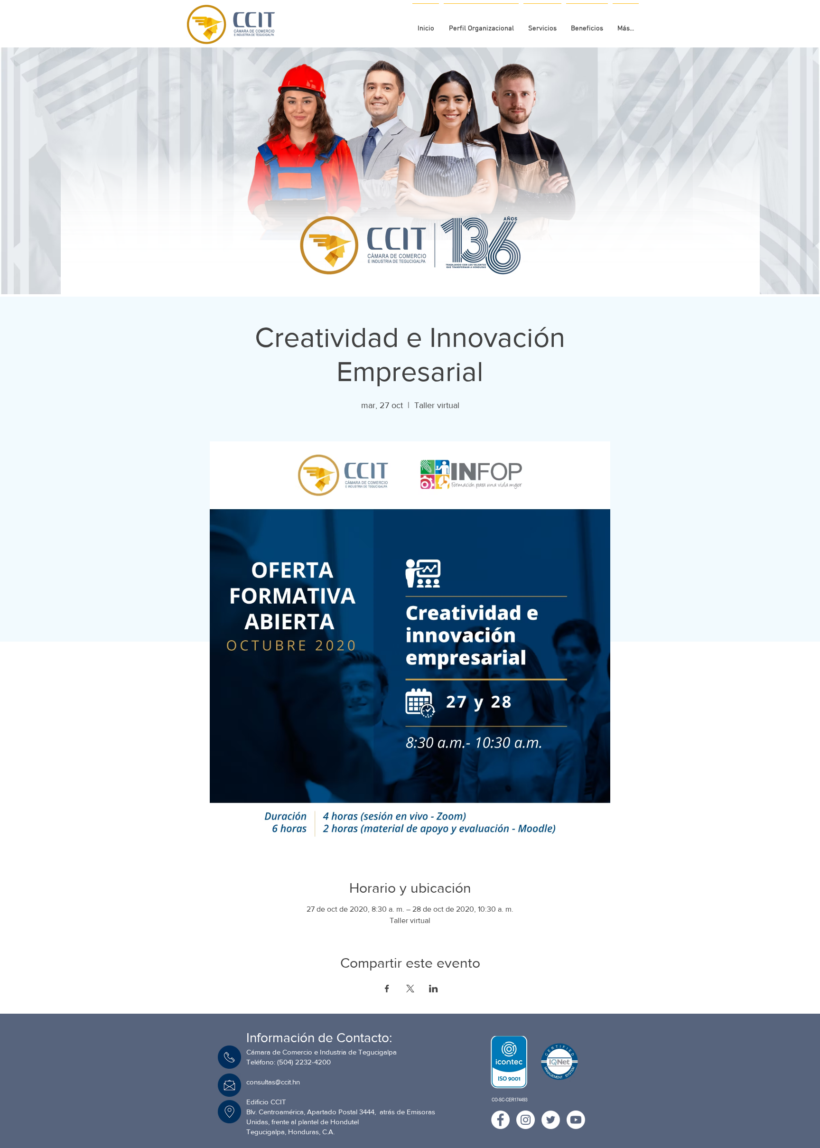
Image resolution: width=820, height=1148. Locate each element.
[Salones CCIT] (406, 270)
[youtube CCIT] (576, 1120)
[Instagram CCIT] (525, 1120)
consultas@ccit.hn (273, 1082)
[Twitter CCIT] (550, 1120)
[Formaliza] (415, 270)
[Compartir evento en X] (410, 988)
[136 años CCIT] (397, 271)
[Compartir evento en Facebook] (386, 988)
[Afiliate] (423, 270)
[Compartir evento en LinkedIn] (433, 988)
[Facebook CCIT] (500, 1120)
